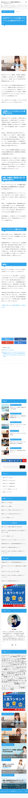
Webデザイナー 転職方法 (13, 679)
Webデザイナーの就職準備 (8, 483)
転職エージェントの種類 (6, 506)
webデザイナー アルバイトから (15, 662)
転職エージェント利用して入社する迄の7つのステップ (12, 510)
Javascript (3, 655)
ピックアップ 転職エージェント (9, 489)
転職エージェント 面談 (13, 688)
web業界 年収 (15, 682)
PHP (6, 655)
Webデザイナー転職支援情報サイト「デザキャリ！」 (15, 791)
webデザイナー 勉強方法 (11, 668)
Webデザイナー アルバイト (8, 352)
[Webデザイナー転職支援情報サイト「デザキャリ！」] (11, 2)
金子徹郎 (14, 629)
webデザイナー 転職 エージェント (13, 676)
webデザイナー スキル (14, 665)
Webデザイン (10, 682)
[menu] (26, 2)
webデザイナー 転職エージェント (13, 674)
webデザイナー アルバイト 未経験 (14, 353)
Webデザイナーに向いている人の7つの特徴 (18, 434)
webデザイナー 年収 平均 (6, 671)
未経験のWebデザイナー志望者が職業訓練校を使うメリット (18, 416)
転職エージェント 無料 (16, 687)
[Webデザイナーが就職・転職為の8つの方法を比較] (20, 361)
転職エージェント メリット (13, 686)
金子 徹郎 (8, 347)
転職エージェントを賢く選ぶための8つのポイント (11, 513)
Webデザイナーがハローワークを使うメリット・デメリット (18, 425)
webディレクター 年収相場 (7, 656)
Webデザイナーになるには (10, 5)
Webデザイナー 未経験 (15, 671)
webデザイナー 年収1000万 (20, 669)
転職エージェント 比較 (7, 687)
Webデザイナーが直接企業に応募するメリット (18, 451)
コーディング (5, 684)
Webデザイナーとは (14, 430)
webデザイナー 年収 (11, 669)
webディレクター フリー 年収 (12, 655)
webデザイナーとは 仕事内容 (13, 659)
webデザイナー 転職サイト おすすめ (11, 678)
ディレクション (11, 684)
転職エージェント (6, 491)
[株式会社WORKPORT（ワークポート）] (7, 361)
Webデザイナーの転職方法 (8, 486)
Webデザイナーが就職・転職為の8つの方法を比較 (18, 408)
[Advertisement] (14, 41)
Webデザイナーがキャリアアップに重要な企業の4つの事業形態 (18, 442)
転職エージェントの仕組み (6, 502)
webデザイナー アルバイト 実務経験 (17, 663)
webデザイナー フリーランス (14, 666)
